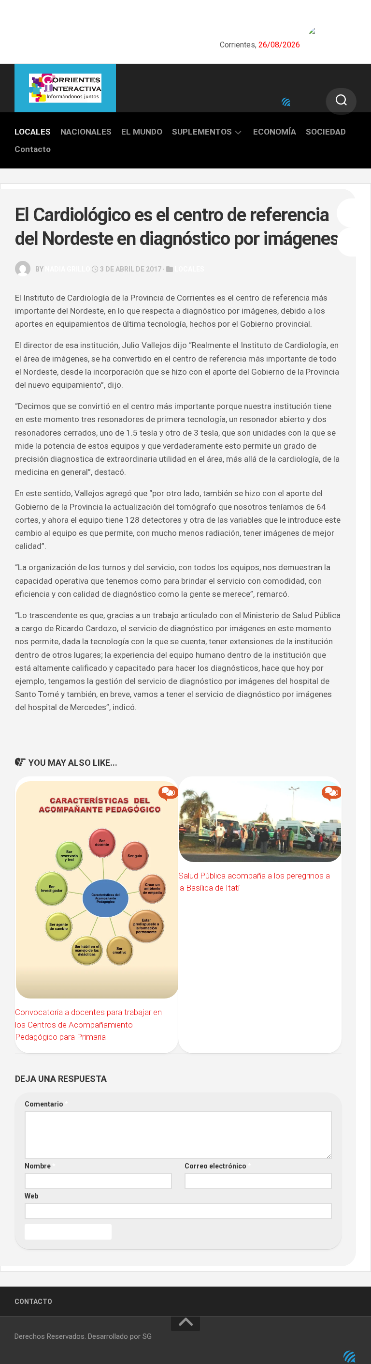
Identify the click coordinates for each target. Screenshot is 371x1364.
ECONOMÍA (274, 131)
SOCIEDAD (326, 131)
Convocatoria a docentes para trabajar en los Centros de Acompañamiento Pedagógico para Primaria (88, 1024)
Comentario (46, 1104)
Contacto (32, 149)
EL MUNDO (141, 131)
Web (31, 1196)
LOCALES (32, 131)
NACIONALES (86, 131)
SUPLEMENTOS (202, 131)
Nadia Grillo (67, 269)
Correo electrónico (218, 1166)
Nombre (40, 1166)
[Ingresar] (286, 102)
